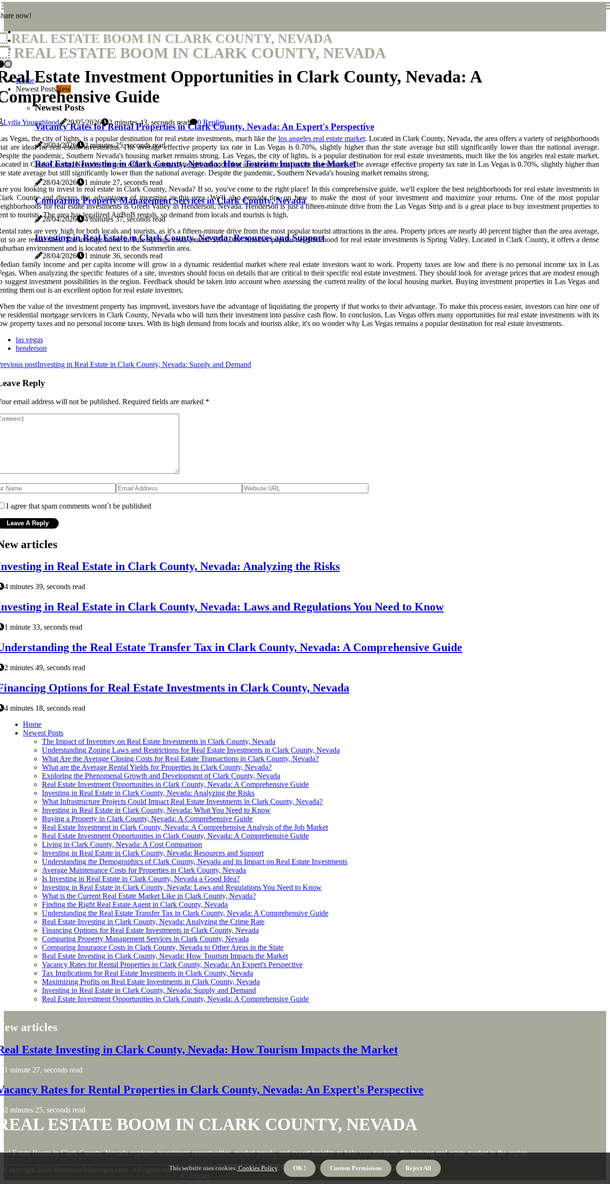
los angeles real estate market (321, 138)
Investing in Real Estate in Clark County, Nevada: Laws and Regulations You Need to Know (182, 887)
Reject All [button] (418, 1168)
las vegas (29, 340)
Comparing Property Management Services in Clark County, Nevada (145, 939)
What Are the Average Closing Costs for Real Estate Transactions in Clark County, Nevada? (180, 759)
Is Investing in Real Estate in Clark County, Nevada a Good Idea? (141, 879)
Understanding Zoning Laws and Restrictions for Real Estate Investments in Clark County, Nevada (191, 750)
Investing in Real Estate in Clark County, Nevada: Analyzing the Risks (148, 793)
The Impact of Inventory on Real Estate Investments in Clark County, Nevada (158, 741)
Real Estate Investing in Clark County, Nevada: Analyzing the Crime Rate (153, 922)
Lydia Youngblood (31, 122)
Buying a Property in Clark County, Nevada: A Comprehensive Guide (147, 819)
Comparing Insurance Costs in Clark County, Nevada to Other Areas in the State (163, 947)
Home (32, 724)
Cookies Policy (257, 1168)
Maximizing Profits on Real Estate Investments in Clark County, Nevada (151, 982)
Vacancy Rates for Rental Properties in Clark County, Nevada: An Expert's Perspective (172, 964)
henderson (31, 348)
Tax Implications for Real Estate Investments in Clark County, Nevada (147, 973)
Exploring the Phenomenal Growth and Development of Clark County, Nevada (161, 776)
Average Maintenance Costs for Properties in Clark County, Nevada (144, 870)
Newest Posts (43, 733)
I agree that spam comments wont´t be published (78, 506)
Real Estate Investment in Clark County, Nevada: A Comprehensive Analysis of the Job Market (185, 827)
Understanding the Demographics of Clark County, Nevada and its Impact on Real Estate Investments (194, 861)
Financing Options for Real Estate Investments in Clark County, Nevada (150, 930)
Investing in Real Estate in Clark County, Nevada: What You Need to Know (156, 810)
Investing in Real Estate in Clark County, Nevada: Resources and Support (153, 853)
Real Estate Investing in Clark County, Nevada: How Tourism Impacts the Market (165, 956)
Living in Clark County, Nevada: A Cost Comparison (122, 844)
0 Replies (211, 122)
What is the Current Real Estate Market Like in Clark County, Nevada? (149, 896)
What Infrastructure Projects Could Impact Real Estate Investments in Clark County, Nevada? (182, 801)
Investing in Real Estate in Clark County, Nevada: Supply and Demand (149, 990)
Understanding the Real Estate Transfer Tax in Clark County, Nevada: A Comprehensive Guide (185, 913)
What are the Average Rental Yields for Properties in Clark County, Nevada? (157, 767)
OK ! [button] (299, 1168)
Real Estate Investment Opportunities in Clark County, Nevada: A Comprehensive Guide (175, 784)
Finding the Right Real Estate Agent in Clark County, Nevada (135, 904)
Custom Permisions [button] (356, 1168)
